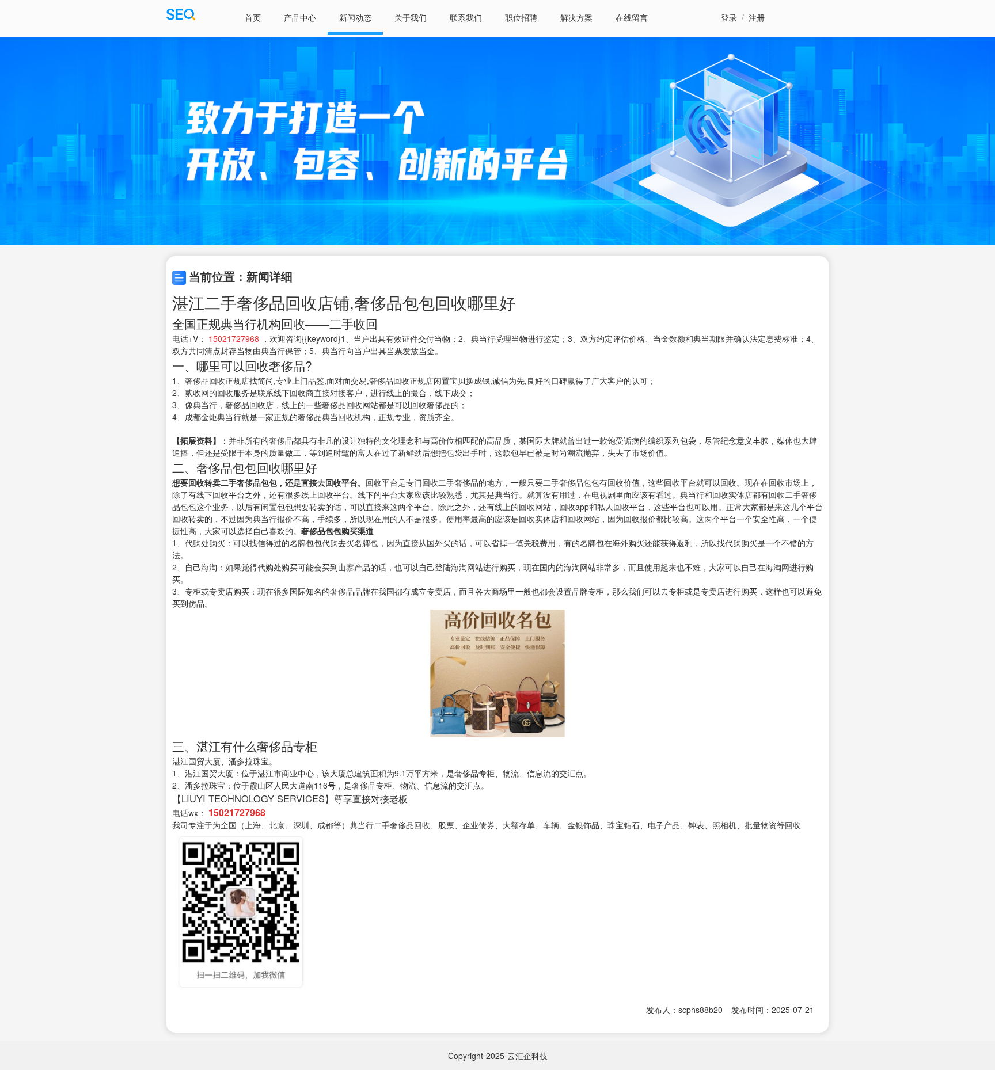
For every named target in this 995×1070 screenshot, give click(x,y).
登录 (729, 17)
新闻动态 (355, 17)
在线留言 (632, 17)
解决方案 (576, 17)
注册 (757, 17)
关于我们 (410, 17)
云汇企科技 (527, 1055)
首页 (253, 17)
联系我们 (466, 17)
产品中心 (300, 17)
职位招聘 (521, 17)
